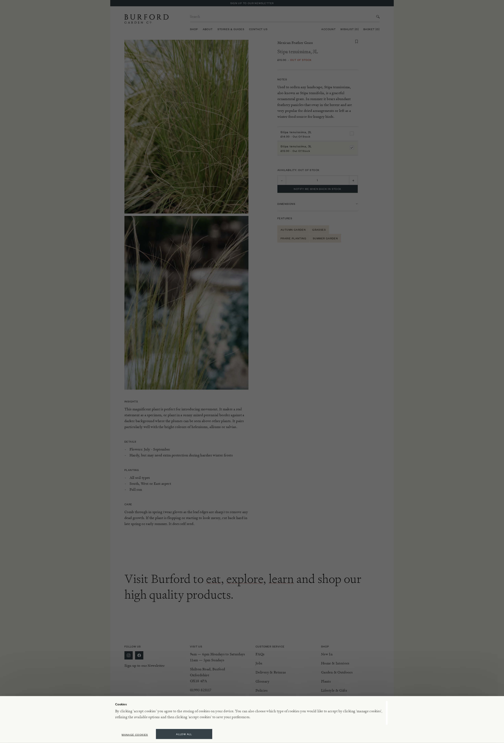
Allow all (184, 734)
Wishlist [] (349, 29)
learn (281, 578)
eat (213, 578)
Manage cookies (135, 734)
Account (328, 29)
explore (244, 578)
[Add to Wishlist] (356, 41)
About (208, 29)
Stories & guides (231, 29)
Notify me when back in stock (317, 189)
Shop (194, 29)
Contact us (258, 29)
